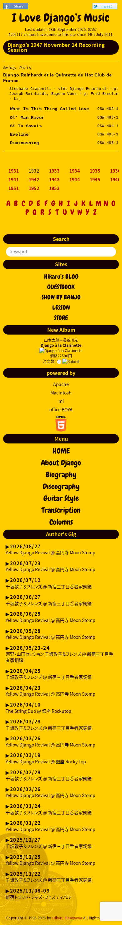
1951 (13, 188)
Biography (61, 474)
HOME (61, 451)
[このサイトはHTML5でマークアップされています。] (61, 430)
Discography (61, 486)
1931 (13, 171)
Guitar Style (61, 498)
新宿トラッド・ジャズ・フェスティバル (38, 894)
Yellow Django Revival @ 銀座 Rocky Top (46, 759)
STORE (61, 318)
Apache (61, 384)
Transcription (61, 510)
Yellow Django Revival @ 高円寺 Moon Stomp (50, 550)
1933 (54, 171)
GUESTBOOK (61, 287)
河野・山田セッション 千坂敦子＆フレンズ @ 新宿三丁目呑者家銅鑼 (59, 654)
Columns (61, 522)
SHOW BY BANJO (61, 297)
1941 (13, 180)
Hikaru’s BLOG (61, 276)
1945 (95, 180)
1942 (34, 180)
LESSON (61, 307)
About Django (61, 462)
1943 (54, 180)
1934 (74, 171)
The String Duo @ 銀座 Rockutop (38, 708)
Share (18, 6)
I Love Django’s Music (61, 18)
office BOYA (61, 409)
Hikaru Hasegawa (67, 918)
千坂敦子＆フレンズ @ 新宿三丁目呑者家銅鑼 (49, 584)
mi (61, 401)
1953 (54, 188)
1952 (34, 188)
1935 (95, 171)
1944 (74, 180)
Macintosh (61, 392)
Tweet (107, 6)
